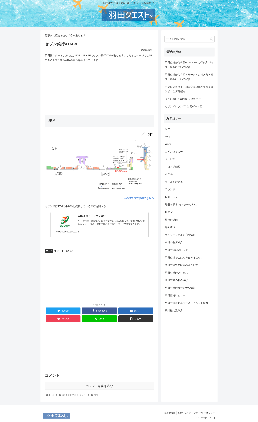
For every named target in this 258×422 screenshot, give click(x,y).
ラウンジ (170, 189)
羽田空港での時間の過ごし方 (181, 265)
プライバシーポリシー (204, 413)
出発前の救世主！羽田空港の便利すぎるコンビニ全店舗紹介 (189, 89)
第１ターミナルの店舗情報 (180, 234)
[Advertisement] (99, 87)
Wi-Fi (168, 144)
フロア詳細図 (172, 166)
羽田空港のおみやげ (176, 280)
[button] (211, 39)
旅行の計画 (171, 219)
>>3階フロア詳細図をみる (139, 198)
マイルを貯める (174, 182)
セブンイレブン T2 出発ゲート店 (183, 106)
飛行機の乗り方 (174, 310)
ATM (50, 251)
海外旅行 (170, 227)
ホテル (169, 174)
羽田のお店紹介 (174, 242)
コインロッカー (174, 151)
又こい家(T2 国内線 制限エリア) (183, 99)
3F (58, 251)
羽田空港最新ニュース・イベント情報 (186, 303)
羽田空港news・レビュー (179, 250)
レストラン (171, 197)
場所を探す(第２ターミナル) (181, 204)
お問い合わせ (184, 413)
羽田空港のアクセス (176, 272)
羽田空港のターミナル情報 (180, 287)
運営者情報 (170, 413)
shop (167, 136)
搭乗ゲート (171, 212)
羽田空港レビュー (175, 295)
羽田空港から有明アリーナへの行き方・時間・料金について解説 (189, 77)
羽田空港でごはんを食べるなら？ (184, 257)
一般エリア (68, 251)
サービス (170, 159)
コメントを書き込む (99, 386)
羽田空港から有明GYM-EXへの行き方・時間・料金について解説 (189, 65)
